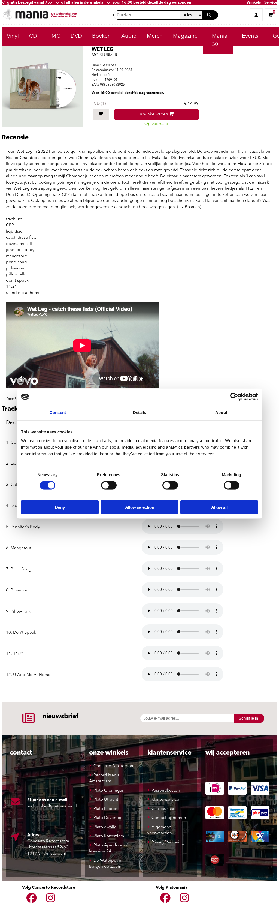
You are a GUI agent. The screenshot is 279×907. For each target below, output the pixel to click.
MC (55, 36)
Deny (60, 507)
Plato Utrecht (105, 800)
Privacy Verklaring (167, 842)
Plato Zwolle (105, 827)
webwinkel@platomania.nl (52, 806)
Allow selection (139, 507)
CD (33, 36)
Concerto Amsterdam (113, 766)
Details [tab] (139, 412)
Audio (129, 36)
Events (250, 36)
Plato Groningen (109, 791)
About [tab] (221, 412)
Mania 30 (220, 40)
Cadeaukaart (163, 809)
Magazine (185, 36)
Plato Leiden (105, 809)
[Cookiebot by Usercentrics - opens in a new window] (234, 397)
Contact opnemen (168, 818)
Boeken (101, 36)
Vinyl (13, 36)
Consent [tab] (58, 412)
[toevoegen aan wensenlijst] (101, 114)
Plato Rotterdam (108, 836)
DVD (76, 36)
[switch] (109, 485)
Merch (155, 36)
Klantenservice (165, 800)
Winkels (254, 2)
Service (270, 2)
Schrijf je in (248, 718)
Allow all (219, 507)
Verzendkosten (165, 791)
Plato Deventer (107, 818)
